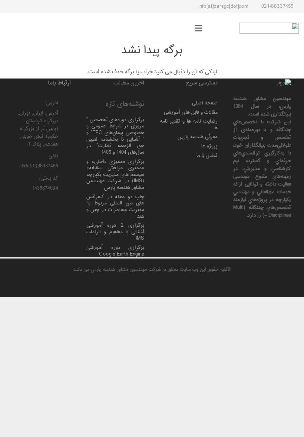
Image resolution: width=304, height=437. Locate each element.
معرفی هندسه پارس (198, 137)
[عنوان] (23, 6)
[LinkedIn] (50, 6)
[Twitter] (63, 6)
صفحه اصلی (205, 103)
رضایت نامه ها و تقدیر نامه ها (189, 124)
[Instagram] (76, 6)
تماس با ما (207, 155)
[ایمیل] (36, 6)
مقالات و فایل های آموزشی (191, 112)
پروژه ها (209, 146)
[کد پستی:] (64, 179)
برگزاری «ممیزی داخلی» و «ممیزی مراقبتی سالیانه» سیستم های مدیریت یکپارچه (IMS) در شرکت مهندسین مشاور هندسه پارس (115, 174)
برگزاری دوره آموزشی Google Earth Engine (115, 250)
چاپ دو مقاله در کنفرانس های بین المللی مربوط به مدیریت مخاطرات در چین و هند (115, 207)
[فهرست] (198, 28)
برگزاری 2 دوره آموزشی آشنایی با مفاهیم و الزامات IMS (115, 232)
